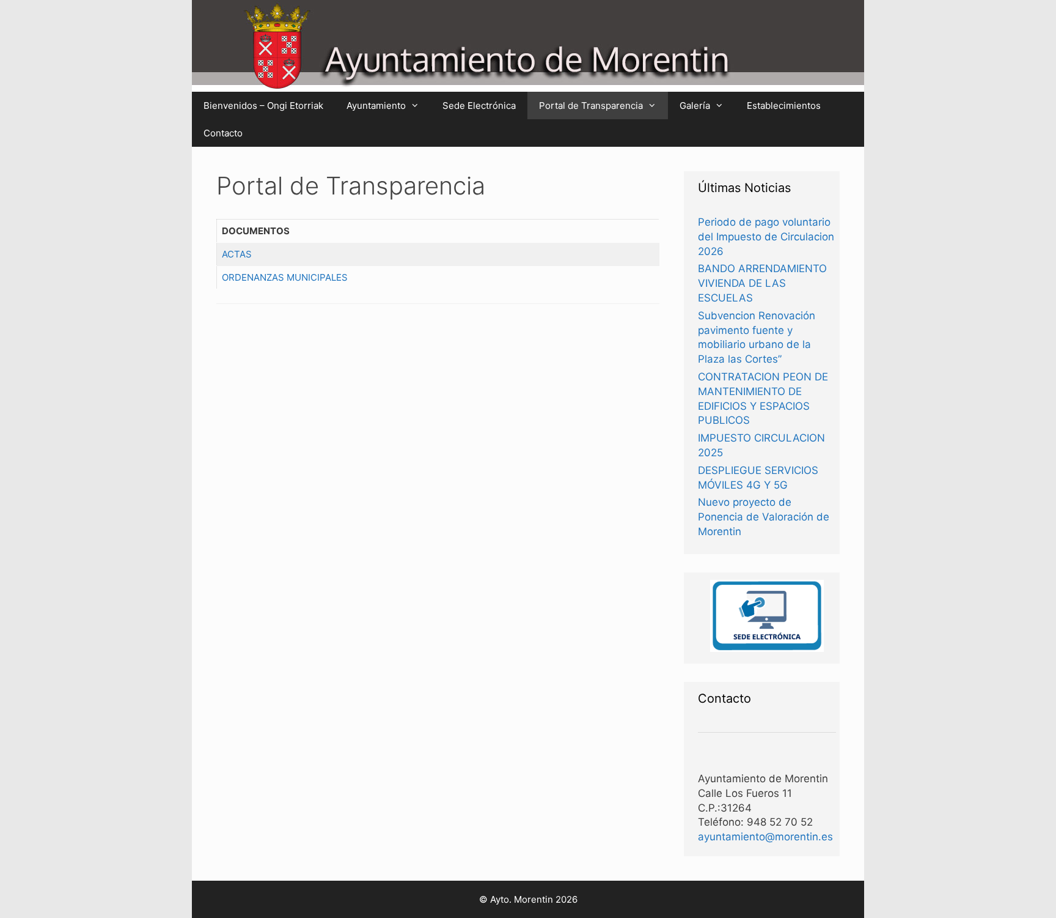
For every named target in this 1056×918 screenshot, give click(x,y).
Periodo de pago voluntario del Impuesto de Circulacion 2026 (766, 236)
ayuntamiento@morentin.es (765, 837)
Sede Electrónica (479, 105)
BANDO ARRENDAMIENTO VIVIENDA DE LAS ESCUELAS (762, 283)
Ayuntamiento (376, 105)
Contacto (223, 133)
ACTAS (237, 254)
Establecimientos (784, 105)
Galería (695, 105)
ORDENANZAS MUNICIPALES (285, 277)
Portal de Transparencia (591, 105)
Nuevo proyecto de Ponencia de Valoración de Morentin (763, 517)
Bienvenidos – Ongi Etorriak (263, 105)
